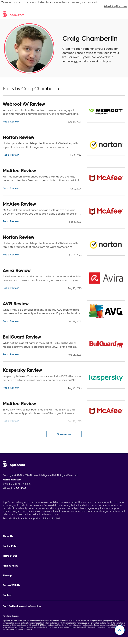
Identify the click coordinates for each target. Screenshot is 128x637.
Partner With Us (11, 585)
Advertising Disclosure (115, 6)
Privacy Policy (10, 565)
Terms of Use (10, 555)
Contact (7, 595)
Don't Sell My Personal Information (22, 606)
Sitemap (7, 575)
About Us (8, 536)
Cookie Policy (10, 546)
